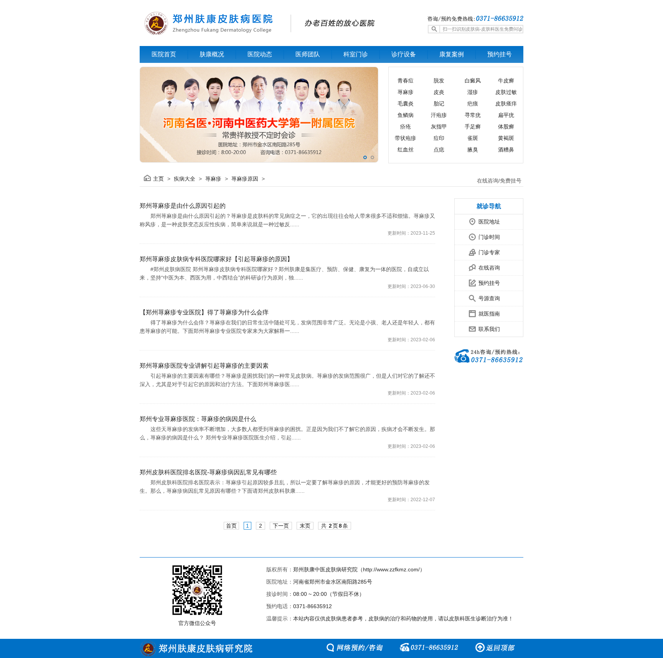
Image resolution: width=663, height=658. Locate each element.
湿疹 (472, 92)
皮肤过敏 (506, 92)
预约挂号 (489, 283)
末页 (305, 526)
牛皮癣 (506, 80)
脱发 (439, 80)
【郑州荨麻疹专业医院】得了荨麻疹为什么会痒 (204, 312)
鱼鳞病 (405, 115)
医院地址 (489, 222)
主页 (158, 179)
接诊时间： (279, 594)
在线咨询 (489, 268)
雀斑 (472, 138)
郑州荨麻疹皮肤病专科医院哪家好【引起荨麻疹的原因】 (216, 259)
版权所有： (279, 569)
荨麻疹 (405, 92)
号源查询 (489, 298)
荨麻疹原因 (244, 179)
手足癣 (473, 126)
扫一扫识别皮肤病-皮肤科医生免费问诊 (483, 29)
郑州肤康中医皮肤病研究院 (325, 569)
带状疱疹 (405, 138)
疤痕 (472, 103)
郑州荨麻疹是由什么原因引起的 (183, 205)
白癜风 (473, 80)
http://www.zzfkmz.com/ (391, 569)
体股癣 (506, 126)
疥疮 (405, 126)
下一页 (281, 526)
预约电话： (279, 606)
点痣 (439, 149)
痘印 (439, 138)
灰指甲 (439, 126)
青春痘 (405, 80)
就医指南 (489, 314)
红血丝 (405, 149)
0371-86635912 (312, 606)
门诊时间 (489, 237)
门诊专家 (489, 252)
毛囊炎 (405, 103)
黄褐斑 (506, 138)
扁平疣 (506, 115)
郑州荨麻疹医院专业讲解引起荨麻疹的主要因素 (204, 365)
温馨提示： (279, 618)
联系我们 (489, 329)
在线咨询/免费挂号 (499, 181)
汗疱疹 (439, 115)
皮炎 (439, 92)
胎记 (439, 103)
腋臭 (472, 149)
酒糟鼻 (506, 149)
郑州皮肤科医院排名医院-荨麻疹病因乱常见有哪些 (208, 472)
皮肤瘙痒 (506, 103)
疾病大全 (184, 179)
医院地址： (279, 582)
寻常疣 (473, 115)
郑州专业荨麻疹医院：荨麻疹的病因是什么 (198, 419)
